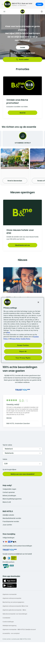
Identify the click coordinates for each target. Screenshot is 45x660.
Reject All (23, 351)
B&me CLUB (7, 502)
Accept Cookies (23, 345)
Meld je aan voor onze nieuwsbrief (22, 474)
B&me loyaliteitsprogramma (12, 499)
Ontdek (22, 36)
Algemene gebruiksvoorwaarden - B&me (14, 610)
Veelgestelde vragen (9, 489)
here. (8, 332)
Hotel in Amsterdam (15, 181)
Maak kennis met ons (22, 245)
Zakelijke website (8, 515)
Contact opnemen (9, 492)
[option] (22, 36)
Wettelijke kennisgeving (9, 625)
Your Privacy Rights (23, 358)
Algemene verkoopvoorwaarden (12, 598)
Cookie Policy (25, 339)
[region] (22, 330)
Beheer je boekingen (9, 495)
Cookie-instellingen (8, 621)
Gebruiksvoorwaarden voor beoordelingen (15, 614)
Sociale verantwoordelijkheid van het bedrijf (17, 554)
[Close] (38, 302)
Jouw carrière (7, 525)
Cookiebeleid (6, 618)
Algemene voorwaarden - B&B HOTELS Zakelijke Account (19, 629)
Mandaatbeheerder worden (12, 518)
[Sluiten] (2, 4)
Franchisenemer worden (11, 521)
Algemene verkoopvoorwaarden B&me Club (15, 606)
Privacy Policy (15, 339)
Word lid (22, 113)
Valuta (5, 459)
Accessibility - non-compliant (11, 633)
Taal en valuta (7, 445)
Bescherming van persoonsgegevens (13, 602)
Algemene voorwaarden (10, 594)
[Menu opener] (4, 11)
